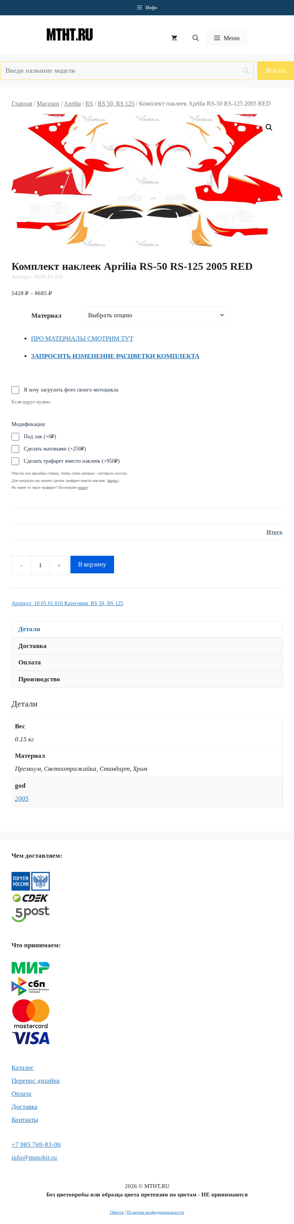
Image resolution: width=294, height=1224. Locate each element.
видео (82, 487)
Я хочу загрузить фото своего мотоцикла (71, 390)
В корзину (92, 564)
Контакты (24, 1119)
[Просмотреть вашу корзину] (174, 38)
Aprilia (72, 103)
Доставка (24, 1106)
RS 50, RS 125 (116, 103)
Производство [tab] (39, 679)
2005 (22, 798)
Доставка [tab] (32, 646)
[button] (195, 38)
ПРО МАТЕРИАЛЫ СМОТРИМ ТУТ (82, 338)
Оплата (21, 1093)
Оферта (117, 1212)
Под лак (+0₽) (40, 436)
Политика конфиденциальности (155, 1212)
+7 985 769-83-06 (36, 1144)
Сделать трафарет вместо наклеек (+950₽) (72, 461)
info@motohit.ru (34, 1157)
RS (89, 103)
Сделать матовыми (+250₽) (55, 449)
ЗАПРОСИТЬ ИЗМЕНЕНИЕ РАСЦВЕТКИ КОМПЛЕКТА (115, 356)
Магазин (48, 103)
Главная (21, 103)
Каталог (22, 1067)
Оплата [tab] (29, 662)
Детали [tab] (29, 629)
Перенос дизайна (35, 1080)
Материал (46, 315)
